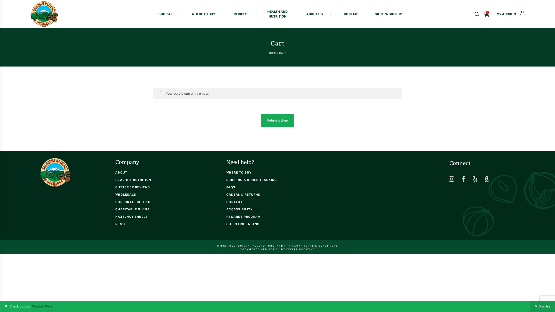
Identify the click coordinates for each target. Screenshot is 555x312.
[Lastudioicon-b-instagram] (451, 179)
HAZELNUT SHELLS (131, 217)
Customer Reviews (132, 187)
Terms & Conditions (321, 246)
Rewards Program (243, 217)
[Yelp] (475, 179)
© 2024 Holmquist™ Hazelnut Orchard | (252, 246)
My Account (506, 13)
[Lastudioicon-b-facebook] (463, 179)
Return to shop (277, 120)
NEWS (120, 224)
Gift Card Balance (244, 224)
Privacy (293, 246)
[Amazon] (487, 179)
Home (272, 53)
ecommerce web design (260, 249)
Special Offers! (43, 306)
